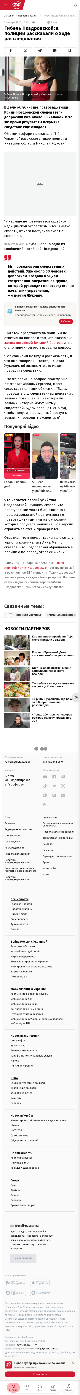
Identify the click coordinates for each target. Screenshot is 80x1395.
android (15, 1283)
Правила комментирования (58, 832)
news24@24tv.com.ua (18, 762)
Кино (14, 1078)
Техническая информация (58, 838)
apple (41, 1283)
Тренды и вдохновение (25, 1168)
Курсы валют (18, 1045)
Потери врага (19, 976)
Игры (46, 874)
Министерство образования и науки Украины (39, 1120)
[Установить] (40, 1369)
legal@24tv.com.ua (47, 1348)
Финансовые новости (24, 1050)
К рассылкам (23, 1258)
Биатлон (16, 1200)
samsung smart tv (41, 1293)
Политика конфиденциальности (17, 861)
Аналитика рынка (21, 1157)
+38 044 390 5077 (53, 762)
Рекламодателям (14, 848)
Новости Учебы (22, 1115)
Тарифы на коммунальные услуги (31, 1055)
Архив (46, 862)
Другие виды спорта (23, 1205)
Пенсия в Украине (22, 1065)
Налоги (15, 1060)
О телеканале (12, 835)
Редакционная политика (19, 829)
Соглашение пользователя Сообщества (58, 824)
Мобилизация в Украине (28, 989)
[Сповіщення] (75, 5)
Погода (15, 929)
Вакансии (48, 850)
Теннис (15, 1195)
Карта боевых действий (25, 951)
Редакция (10, 823)
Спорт (15, 1180)
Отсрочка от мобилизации (27, 1014)
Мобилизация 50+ (21, 999)
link (45, 776)
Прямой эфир (19, 914)
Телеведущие (12, 842)
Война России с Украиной (29, 941)
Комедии (16, 1098)
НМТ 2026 (16, 1130)
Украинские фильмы (23, 1088)
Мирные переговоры (23, 956)
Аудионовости (19, 924)
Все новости (19, 899)
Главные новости (21, 904)
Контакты (48, 844)
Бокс (13, 1185)
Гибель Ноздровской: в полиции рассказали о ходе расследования (59, 16)
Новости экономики (25, 1035)
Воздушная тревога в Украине (29, 961)
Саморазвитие (19, 1135)
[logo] (16, 5)
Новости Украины (28, 16)
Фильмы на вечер (21, 1093)
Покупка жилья (20, 1162)
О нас (8, 817)
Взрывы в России (21, 971)
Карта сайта (49, 868)
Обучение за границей (24, 1140)
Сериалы (16, 1103)
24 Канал (9, 16)
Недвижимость (21, 1153)
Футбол (15, 1190)
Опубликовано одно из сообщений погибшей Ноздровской (34, 246)
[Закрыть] (73, 1363)
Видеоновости (19, 919)
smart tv (15, 1293)
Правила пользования (17, 854)
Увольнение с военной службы (30, 994)
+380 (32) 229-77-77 (26, 1344)
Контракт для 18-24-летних (27, 1009)
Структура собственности (57, 856)
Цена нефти (18, 1040)
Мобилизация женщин (24, 1004)
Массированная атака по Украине (31, 966)
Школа (15, 1125)
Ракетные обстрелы (23, 946)
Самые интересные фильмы (28, 1083)
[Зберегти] (69, 51)
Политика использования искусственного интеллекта (20, 869)
